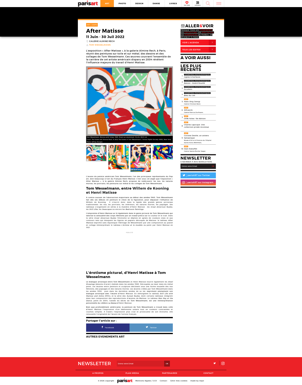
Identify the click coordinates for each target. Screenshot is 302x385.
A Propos (97, 373)
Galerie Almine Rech (102, 41)
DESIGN (139, 3)
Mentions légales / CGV (146, 381)
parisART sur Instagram (200, 182)
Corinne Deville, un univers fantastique (196, 137)
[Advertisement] (129, 250)
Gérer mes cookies (178, 381)
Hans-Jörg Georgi (192, 102)
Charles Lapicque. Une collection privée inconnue (196, 126)
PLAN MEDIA (132, 373)
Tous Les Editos (198, 49)
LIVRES (173, 3)
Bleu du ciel (189, 95)
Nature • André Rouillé (194, 83)
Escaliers (188, 89)
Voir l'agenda (198, 42)
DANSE (156, 3)
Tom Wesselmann (100, 45)
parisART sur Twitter (196, 176)
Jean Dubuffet (190, 149)
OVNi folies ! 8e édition (195, 119)
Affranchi (188, 110)
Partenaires (169, 373)
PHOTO (122, 3)
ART (107, 3)
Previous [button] (91, 105)
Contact (208, 373)
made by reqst (197, 381)
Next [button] (168, 105)
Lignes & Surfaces (192, 77)
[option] (129, 104)
